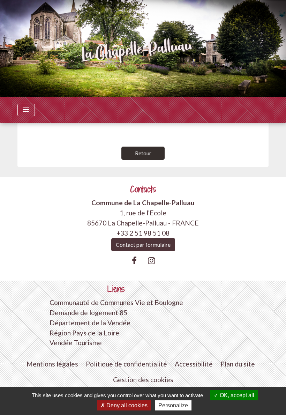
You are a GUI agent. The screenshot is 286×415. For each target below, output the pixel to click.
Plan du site (237, 364)
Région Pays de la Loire (84, 333)
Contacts (143, 189)
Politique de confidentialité (126, 364)
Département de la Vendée (90, 323)
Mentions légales (52, 364)
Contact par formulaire (143, 244)
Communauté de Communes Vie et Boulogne (116, 302)
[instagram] (152, 260)
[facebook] (134, 260)
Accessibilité (194, 364)
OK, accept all (236, 395)
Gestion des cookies (143, 380)
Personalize (173, 405)
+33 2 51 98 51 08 (143, 233)
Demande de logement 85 (88, 313)
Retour (143, 153)
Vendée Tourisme (76, 343)
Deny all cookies (126, 405)
